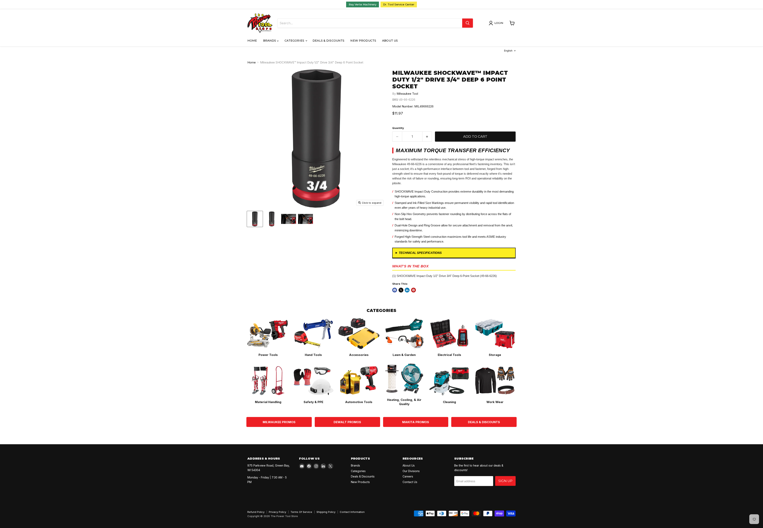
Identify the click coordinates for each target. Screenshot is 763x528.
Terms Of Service (301, 511)
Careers (408, 476)
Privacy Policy (277, 511)
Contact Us (410, 482)
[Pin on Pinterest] (413, 290)
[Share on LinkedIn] (407, 290)
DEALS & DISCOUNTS (484, 422)
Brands (270, 40)
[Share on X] (401, 290)
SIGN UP (505, 481)
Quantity (398, 128)
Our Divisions (411, 471)
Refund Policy (255, 511)
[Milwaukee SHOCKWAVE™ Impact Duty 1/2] (272, 219)
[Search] (467, 23)
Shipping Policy (326, 511)
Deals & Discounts (328, 40)
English (508, 50)
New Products (363, 40)
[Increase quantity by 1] (427, 137)
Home (252, 40)
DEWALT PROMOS (347, 422)
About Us (390, 40)
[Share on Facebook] (394, 290)
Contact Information (352, 511)
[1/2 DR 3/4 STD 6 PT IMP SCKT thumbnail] (255, 219)
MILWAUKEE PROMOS (279, 422)
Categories (295, 40)
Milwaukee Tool (407, 93)
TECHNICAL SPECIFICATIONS (420, 252)
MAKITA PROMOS (415, 422)
